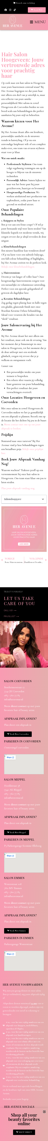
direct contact (18, 706)
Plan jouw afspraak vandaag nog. (18, 488)
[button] (43, 499)
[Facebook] (5, 10)
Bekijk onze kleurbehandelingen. (18, 266)
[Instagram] (10, 10)
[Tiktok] (14, 10)
